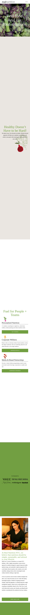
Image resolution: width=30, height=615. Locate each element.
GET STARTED (15, 331)
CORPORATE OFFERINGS (15, 370)
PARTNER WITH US (15, 350)
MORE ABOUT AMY (15, 599)
